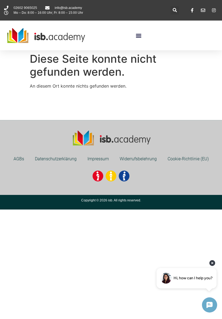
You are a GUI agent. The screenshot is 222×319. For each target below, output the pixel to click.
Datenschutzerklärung (56, 158)
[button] (175, 10)
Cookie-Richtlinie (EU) (188, 158)
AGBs (19, 158)
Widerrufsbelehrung (138, 158)
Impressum (98, 158)
